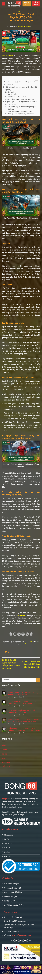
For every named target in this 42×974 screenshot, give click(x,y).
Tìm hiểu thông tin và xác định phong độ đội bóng (22, 108)
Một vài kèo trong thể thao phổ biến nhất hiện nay (21, 88)
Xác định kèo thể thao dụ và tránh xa (21, 114)
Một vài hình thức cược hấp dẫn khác (21, 99)
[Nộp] (38, 680)
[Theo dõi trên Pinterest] (17, 940)
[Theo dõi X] (13, 940)
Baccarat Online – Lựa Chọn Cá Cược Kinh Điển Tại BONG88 (23, 693)
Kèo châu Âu (12, 94)
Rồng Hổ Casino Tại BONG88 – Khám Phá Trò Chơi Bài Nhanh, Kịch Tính (23, 720)
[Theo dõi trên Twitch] (29, 940)
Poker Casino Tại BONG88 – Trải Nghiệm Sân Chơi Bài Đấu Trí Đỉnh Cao (24, 729)
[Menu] (3, 4)
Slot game (6, 762)
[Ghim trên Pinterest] (27, 634)
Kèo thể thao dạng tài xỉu (17, 97)
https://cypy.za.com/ (21, 935)
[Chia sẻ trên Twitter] (19, 634)
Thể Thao (21, 11)
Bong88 (21, 615)
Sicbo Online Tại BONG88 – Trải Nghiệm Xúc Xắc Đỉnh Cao (21, 711)
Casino (4, 750)
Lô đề (4, 758)
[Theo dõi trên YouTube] (25, 940)
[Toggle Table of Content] (35, 79)
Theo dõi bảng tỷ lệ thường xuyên (20, 111)
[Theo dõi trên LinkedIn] (21, 940)
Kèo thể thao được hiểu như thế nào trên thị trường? (20, 83)
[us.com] (14, 4)
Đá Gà (4, 754)
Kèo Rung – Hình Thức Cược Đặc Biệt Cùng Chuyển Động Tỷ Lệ (31, 664)
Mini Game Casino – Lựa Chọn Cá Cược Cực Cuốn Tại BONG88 (22, 702)
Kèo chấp (11, 92)
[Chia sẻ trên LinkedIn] (31, 634)
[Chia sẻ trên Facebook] (15, 634)
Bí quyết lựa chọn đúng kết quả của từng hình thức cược (21, 103)
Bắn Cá (5, 745)
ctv (34, 26)
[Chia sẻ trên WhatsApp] (11, 634)
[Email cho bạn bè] (23, 634)
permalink (23, 644)
